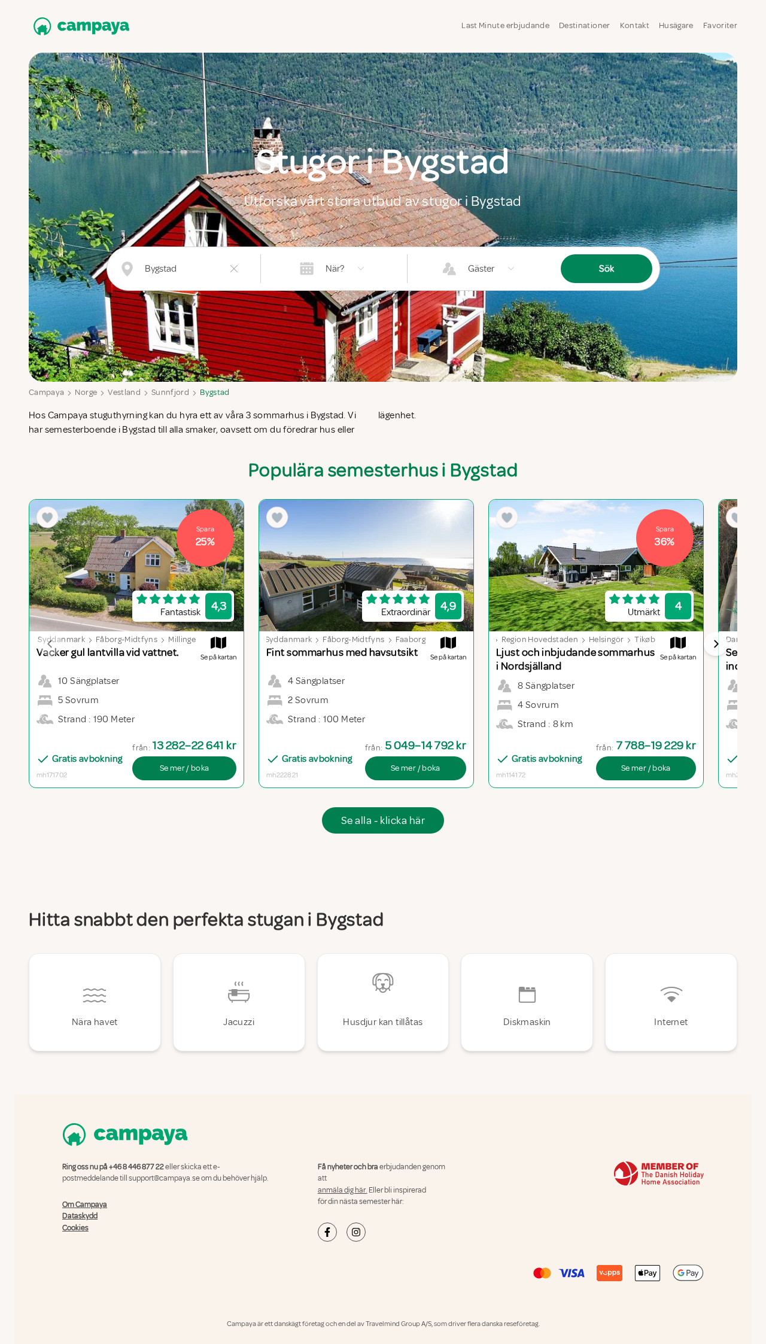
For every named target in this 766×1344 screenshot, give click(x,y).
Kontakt (634, 25)
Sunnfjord (170, 392)
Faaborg (410, 639)
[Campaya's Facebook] (327, 1232)
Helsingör (606, 639)
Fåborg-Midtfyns (126, 639)
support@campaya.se (164, 1178)
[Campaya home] (79, 26)
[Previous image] (50, 644)
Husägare (676, 25)
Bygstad (214, 392)
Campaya (46, 392)
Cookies (75, 1228)
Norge (86, 392)
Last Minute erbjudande (505, 25)
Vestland (124, 392)
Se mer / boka (184, 768)
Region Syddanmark (275, 639)
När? (335, 269)
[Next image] (716, 644)
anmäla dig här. (342, 1190)
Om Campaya (84, 1204)
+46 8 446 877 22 (136, 1167)
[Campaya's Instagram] (356, 1232)
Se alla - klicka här (383, 820)
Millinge (182, 639)
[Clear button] (234, 268)
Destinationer (584, 25)
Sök (606, 269)
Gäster (481, 269)
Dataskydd (80, 1216)
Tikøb (644, 639)
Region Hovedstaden (539, 639)
